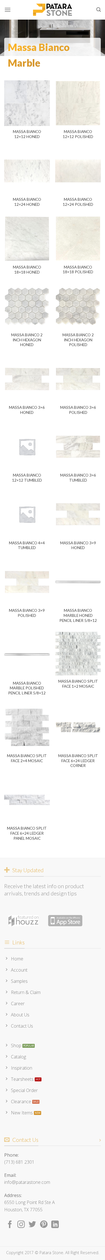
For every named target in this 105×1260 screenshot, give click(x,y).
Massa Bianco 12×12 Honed (27, 134)
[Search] (98, 9)
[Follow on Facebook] (10, 1225)
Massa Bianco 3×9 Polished (27, 613)
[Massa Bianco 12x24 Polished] (78, 171)
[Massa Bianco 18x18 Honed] (27, 239)
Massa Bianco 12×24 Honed (27, 202)
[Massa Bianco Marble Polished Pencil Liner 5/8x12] (27, 654)
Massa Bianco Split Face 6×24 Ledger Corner (78, 760)
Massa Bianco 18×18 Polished (78, 269)
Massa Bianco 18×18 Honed (27, 269)
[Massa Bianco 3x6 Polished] (78, 379)
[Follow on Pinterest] (44, 1225)
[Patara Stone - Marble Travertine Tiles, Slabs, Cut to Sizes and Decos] (52, 10)
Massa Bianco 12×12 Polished (78, 134)
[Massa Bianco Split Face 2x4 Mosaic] (27, 727)
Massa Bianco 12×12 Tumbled (27, 477)
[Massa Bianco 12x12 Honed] (27, 103)
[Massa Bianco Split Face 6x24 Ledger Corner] (78, 727)
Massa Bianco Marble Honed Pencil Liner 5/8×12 (78, 615)
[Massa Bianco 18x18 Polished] (78, 239)
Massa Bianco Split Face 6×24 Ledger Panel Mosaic (27, 833)
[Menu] (7, 10)
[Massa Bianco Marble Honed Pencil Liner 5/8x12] (78, 582)
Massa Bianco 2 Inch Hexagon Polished (78, 340)
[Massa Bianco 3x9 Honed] (78, 514)
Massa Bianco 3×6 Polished (78, 410)
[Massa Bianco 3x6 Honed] (27, 379)
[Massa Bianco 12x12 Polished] (78, 103)
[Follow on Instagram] (21, 1225)
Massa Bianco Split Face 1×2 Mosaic (78, 684)
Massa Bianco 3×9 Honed (78, 545)
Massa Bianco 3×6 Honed (27, 410)
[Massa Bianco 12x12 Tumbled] (27, 447)
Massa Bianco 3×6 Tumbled (78, 477)
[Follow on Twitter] (32, 1225)
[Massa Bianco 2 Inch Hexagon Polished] (78, 306)
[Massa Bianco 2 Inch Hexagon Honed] (27, 306)
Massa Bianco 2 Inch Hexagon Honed (27, 340)
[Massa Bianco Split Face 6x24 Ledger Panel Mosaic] (27, 800)
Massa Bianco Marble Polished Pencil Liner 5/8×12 (27, 688)
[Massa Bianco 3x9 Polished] (27, 582)
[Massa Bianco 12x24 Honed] (27, 171)
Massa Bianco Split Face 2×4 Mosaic (27, 758)
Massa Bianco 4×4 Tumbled (27, 545)
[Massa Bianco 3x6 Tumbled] (78, 447)
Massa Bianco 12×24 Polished (78, 202)
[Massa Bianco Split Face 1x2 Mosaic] (78, 654)
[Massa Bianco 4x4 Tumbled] (27, 514)
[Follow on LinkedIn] (55, 1225)
